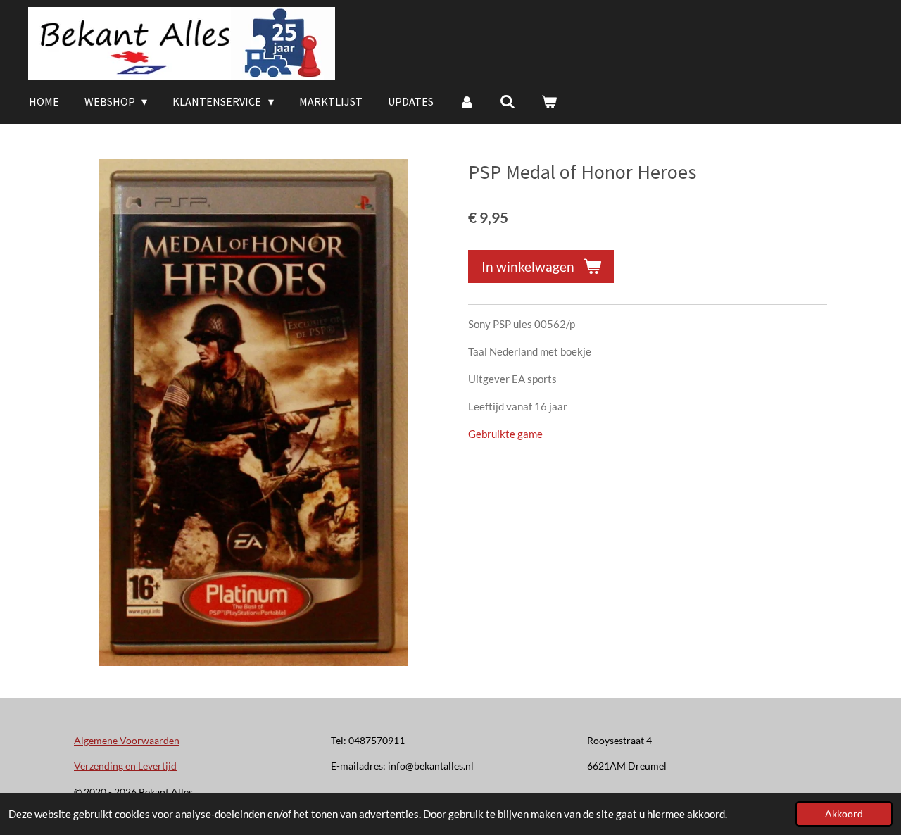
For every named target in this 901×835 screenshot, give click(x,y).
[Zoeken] (507, 101)
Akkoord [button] (844, 814)
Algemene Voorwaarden (126, 740)
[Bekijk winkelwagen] (549, 101)
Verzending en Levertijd (125, 766)
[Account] (467, 101)
